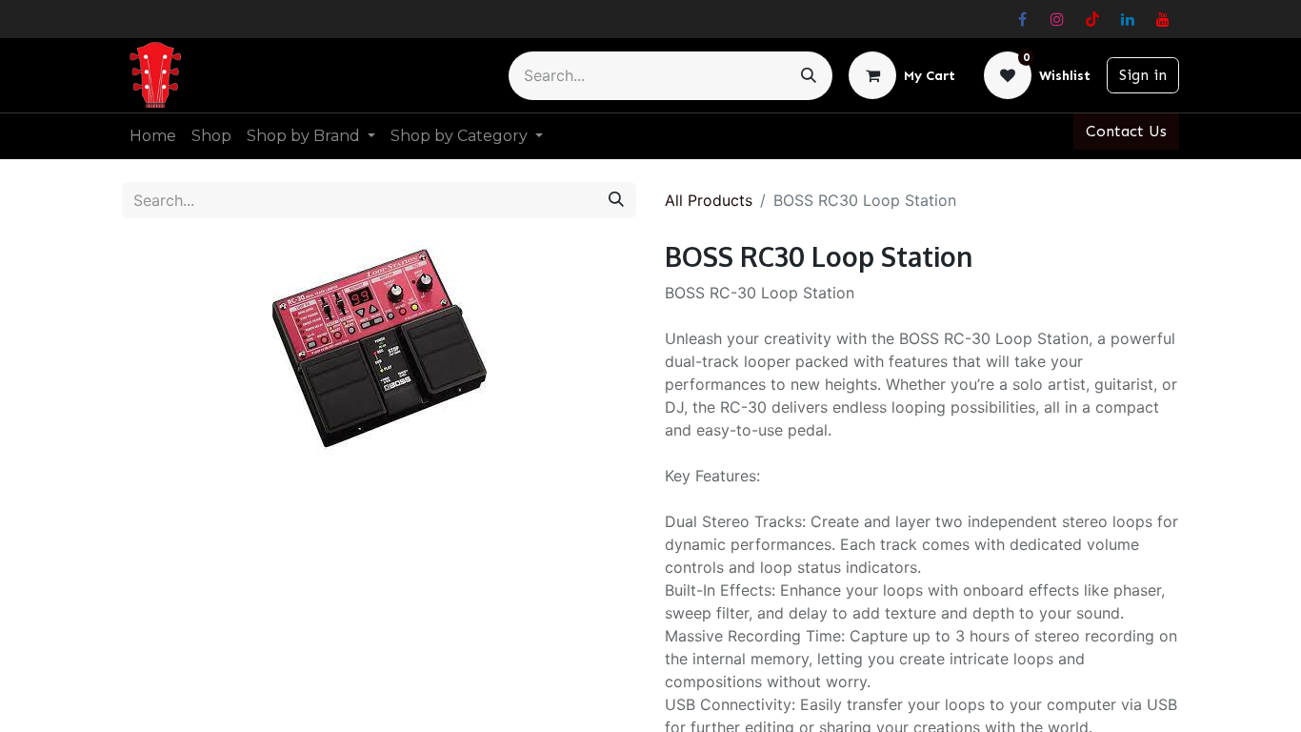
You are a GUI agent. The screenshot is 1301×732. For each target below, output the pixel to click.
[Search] (808, 75)
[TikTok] (1092, 19)
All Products (708, 200)
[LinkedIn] (1127, 19)
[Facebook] (1022, 19)
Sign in (1143, 75)
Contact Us (1126, 131)
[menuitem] (153, 136)
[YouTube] (1163, 19)
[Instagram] (1057, 19)
